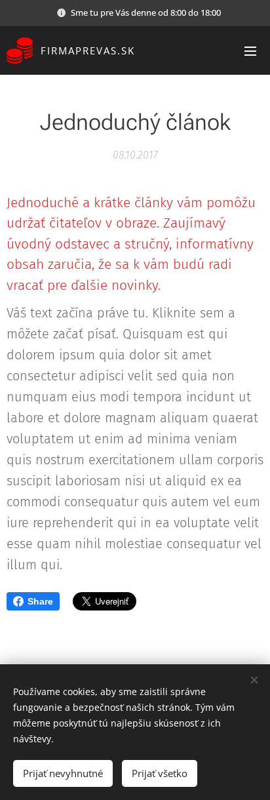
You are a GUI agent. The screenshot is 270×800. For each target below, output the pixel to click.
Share (40, 601)
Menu (250, 50)
